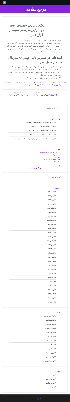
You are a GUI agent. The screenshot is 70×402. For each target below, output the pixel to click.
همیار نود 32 (56, 161)
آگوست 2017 (51, 253)
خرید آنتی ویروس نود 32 (35, 168)
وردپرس (52, 387)
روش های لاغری (50, 328)
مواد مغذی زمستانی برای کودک (18, 94)
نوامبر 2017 (51, 245)
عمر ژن (38, 85)
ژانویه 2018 (51, 236)
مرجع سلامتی (35, 9)
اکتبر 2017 (51, 249)
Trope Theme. (40, 399)
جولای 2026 (51, 196)
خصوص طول (14, 82)
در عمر (59, 85)
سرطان (43, 85)
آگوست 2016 (51, 273)
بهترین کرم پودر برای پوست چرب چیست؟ (42, 126)
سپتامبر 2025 (50, 220)
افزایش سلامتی (50, 320)
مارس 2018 (51, 228)
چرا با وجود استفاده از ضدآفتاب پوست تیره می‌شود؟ (39, 122)
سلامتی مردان (50, 340)
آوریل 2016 (51, 290)
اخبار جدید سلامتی (49, 316)
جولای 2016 (51, 277)
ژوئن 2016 (51, 281)
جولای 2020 (51, 224)
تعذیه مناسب (26, 82)
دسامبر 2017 (51, 241)
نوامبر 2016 (51, 269)
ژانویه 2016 (51, 302)
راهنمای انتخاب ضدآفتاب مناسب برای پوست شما (40, 130)
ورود (53, 375)
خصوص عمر (6, 82)
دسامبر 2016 (51, 265)
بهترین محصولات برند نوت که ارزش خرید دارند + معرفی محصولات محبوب (33, 138)
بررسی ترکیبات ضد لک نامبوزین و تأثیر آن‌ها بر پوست (39, 134)
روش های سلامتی (51, 85)
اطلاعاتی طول (42, 82)
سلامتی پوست (50, 332)
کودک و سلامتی (50, 357)
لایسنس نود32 (56, 155)
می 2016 (52, 285)
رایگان (58, 165)
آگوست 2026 (51, 192)
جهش (20, 82)
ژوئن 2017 (51, 261)
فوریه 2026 (51, 204)
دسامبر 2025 (51, 208)
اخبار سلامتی (59, 82)
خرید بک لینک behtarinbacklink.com (49, 152)
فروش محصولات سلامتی (47, 353)
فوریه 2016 (51, 298)
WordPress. (27, 399)
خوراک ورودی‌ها (50, 379)
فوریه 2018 (51, 232)
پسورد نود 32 (56, 157)
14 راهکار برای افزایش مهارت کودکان (46, 94)
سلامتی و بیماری (50, 348)
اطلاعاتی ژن (51, 82)
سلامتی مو (51, 344)
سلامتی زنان (51, 336)
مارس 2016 (51, 294)
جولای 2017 (51, 257)
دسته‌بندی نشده (50, 324)
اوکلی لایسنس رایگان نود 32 (52, 159)
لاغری (34, 85)
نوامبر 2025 (51, 212)
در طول (64, 85)
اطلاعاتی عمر (34, 82)
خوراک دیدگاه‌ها (50, 383)
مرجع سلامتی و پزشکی (48, 361)
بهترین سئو (57, 163)
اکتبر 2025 (51, 216)
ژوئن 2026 (51, 200)
